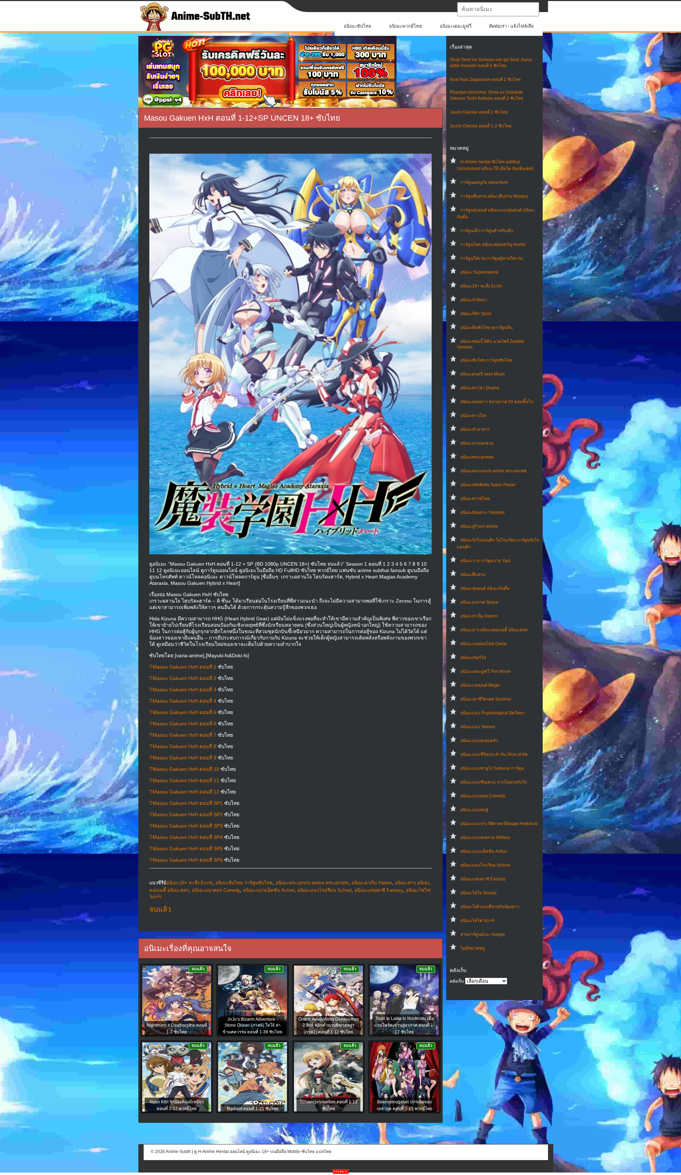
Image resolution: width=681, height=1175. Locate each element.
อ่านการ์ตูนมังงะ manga (482, 934)
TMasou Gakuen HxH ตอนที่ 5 (182, 712)
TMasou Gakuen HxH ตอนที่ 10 (184, 769)
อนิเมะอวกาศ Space (479, 602)
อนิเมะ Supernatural (479, 272)
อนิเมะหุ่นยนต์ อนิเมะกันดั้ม (485, 588)
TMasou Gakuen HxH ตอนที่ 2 (182, 678)
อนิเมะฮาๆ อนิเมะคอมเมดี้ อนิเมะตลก (494, 629)
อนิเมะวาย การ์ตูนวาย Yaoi (485, 560)
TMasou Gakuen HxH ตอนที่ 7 (182, 735)
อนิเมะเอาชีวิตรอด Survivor (485, 699)
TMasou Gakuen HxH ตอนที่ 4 (182, 701)
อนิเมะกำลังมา (473, 299)
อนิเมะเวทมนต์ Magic (480, 685)
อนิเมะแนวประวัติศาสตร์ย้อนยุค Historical (499, 823)
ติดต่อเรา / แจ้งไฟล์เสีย (511, 26)
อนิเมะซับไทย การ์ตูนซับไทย (486, 360)
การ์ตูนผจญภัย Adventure (484, 182)
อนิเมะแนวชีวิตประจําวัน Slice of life (494, 754)
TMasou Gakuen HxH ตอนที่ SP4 (186, 837)
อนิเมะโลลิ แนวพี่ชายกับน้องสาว (489, 906)
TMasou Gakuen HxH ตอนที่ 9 (182, 758)
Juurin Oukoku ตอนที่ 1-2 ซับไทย (480, 125)
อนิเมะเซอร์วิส (473, 657)
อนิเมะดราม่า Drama (479, 387)
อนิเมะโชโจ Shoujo (478, 892)
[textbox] (498, 9)
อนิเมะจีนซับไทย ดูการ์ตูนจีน (486, 327)
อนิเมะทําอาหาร (475, 429)
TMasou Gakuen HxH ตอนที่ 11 (184, 780)
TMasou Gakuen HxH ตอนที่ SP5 (186, 848)
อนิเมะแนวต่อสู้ (474, 809)
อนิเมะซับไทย (357, 26)
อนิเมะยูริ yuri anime (479, 526)
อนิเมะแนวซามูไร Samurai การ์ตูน (492, 768)
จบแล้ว (160, 909)
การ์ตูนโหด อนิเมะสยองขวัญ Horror (493, 244)
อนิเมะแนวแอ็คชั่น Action (483, 851)
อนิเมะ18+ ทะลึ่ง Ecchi (481, 286)
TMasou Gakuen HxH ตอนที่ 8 (182, 746)
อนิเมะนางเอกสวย (476, 443)
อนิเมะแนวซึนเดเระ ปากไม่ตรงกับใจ (493, 782)
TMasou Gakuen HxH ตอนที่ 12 (184, 792)
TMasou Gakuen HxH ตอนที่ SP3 (186, 826)
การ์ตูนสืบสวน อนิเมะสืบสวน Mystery (494, 196)
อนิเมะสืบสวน (472, 574)
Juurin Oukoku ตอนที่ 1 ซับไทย (479, 112)
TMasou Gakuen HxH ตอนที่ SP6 (186, 860)
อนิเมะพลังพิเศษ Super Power (488, 484)
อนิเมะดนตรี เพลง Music (482, 374)
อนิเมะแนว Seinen (477, 726)
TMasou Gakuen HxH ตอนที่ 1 (182, 667)
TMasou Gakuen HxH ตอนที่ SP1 (186, 803)
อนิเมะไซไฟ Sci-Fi (477, 920)
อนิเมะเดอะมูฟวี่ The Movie (485, 671)
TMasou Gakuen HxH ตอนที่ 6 (182, 723)
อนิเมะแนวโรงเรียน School (485, 865)
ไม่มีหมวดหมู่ (472, 948)
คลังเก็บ (457, 981)
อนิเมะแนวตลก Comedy (482, 796)
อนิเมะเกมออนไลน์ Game (483, 643)
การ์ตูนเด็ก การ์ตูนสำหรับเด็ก (486, 230)
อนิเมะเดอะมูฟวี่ (455, 26)
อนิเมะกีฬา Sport (475, 313)
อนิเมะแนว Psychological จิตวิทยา (492, 712)
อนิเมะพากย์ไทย (405, 26)
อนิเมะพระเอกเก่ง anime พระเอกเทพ (493, 470)
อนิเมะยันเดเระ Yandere (482, 512)
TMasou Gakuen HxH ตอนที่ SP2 (186, 814)
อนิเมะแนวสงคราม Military (485, 837)
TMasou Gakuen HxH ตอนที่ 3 (182, 689)
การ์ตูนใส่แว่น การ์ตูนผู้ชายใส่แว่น (491, 258)
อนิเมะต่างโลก (473, 415)
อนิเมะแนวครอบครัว (479, 740)
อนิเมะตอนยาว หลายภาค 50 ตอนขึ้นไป (496, 401)
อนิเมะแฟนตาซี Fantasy (482, 879)
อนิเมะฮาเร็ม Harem (479, 616)
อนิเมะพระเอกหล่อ (476, 457)
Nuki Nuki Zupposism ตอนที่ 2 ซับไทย (485, 79)
